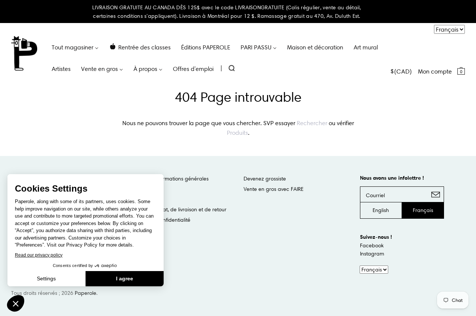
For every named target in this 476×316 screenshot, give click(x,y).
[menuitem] (75, 47)
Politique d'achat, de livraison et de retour (177, 209)
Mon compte (435, 71)
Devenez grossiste (265, 178)
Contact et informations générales (168, 178)
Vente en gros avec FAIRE (273, 189)
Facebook (372, 245)
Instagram (372, 253)
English (381, 210)
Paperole (85, 293)
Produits (237, 132)
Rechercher (312, 123)
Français (423, 210)
